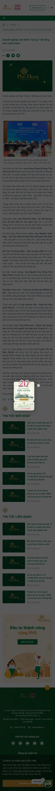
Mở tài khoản (37, 8)
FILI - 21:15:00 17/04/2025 (15, 399)
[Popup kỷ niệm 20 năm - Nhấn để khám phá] (42, 762)
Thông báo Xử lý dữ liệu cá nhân (27, 771)
